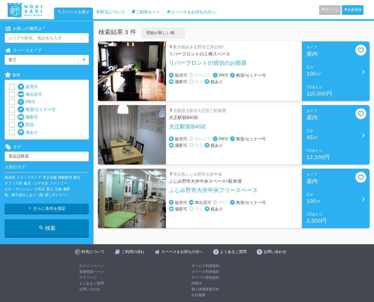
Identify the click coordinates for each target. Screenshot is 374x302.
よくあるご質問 (91, 283)
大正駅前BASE (187, 127)
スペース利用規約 (205, 272)
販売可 (32, 86)
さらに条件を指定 (49, 208)
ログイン (332, 10)
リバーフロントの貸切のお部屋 (208, 63)
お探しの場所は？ (29, 28)
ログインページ (91, 266)
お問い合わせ (89, 289)
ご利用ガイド (148, 12)
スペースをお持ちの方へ (193, 12)
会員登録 (354, 10)
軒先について (113, 12)
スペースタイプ (27, 50)
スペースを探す (75, 12)
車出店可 (34, 94)
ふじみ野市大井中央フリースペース (213, 190)
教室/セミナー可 (41, 109)
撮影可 (32, 117)
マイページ (88, 277)
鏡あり (32, 132)
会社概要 (198, 295)
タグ (17, 146)
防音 (30, 124)
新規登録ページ (91, 272)
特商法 (196, 283)
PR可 (30, 101)
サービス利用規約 (205, 266)
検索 (50, 228)
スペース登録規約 (205, 277)
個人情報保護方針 (205, 289)
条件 (16, 75)
